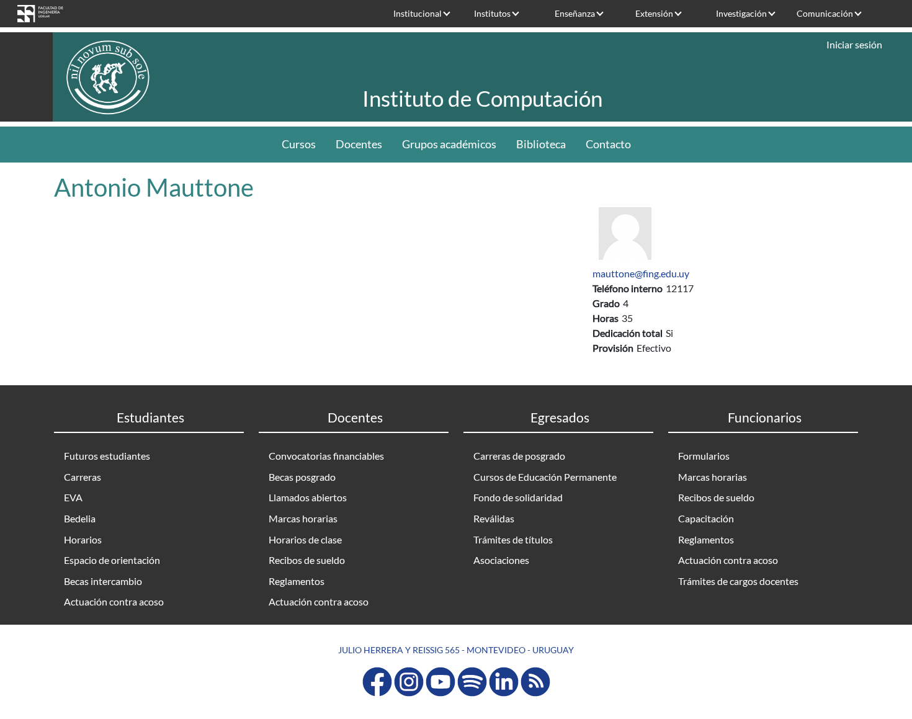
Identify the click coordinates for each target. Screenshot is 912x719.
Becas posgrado (302, 477)
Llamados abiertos (308, 497)
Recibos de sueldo (307, 560)
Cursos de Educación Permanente (545, 477)
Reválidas (493, 518)
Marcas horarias (303, 518)
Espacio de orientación (112, 560)
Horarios (83, 539)
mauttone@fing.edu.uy (640, 273)
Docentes (359, 144)
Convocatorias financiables (326, 456)
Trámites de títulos (513, 539)
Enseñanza (575, 13)
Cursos (299, 144)
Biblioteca (541, 144)
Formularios (704, 456)
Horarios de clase (305, 539)
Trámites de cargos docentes (738, 581)
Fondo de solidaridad (518, 497)
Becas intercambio (103, 581)
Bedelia (80, 518)
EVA (73, 497)
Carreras (82, 477)
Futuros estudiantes (107, 456)
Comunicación (825, 13)
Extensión (654, 13)
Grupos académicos (449, 144)
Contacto (608, 144)
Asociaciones (501, 560)
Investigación (741, 13)
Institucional (417, 13)
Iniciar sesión (854, 44)
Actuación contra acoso (114, 601)
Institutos (492, 13)
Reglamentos (296, 581)
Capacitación (706, 518)
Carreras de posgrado (519, 456)
